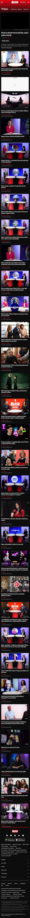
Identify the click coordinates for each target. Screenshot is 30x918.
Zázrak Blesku (4, 799)
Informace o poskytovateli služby (21, 29)
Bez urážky (3, 471)
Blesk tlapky (4, 597)
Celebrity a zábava (5, 138)
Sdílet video (5, 40)
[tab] (5, 9)
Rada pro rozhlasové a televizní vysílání (15, 909)
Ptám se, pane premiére (6, 497)
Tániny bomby (4, 445)
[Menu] (1, 2)
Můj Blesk (23, 2)
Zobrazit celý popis (6, 47)
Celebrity (3, 522)
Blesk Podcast (4, 420)
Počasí (9, 37)
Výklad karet (4, 749)
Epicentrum (3, 546)
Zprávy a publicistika (6, 72)
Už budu (3, 572)
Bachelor (3, 824)
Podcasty (3, 623)
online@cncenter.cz (5, 906)
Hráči (2, 725)
